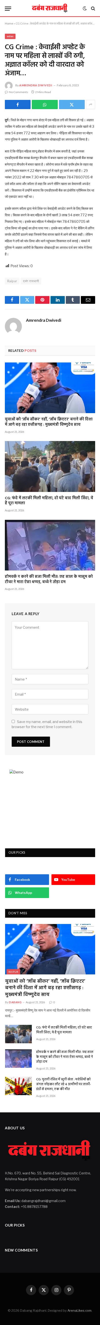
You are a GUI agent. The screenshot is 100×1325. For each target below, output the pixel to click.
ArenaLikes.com (79, 1310)
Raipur (12, 281)
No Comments (18, 92)
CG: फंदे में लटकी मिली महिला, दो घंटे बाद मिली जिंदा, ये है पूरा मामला (49, 501)
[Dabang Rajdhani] (50, 8)
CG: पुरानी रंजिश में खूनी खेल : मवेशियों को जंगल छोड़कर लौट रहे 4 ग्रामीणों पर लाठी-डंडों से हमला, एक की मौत (63, 1084)
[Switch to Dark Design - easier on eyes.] (85, 8)
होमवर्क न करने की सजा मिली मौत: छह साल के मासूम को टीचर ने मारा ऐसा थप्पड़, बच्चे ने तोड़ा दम (49, 579)
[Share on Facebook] (18, 104)
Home (9, 23)
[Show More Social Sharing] (90, 104)
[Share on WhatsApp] (45, 104)
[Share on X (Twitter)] (72, 104)
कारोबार (10, 36)
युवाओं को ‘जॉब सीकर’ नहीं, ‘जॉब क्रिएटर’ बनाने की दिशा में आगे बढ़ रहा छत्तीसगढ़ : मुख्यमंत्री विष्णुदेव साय (48, 422)
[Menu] (8, 8)
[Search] (92, 8)
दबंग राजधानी (31, 281)
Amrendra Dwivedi (35, 85)
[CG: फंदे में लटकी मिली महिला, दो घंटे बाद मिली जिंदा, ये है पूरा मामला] (50, 466)
